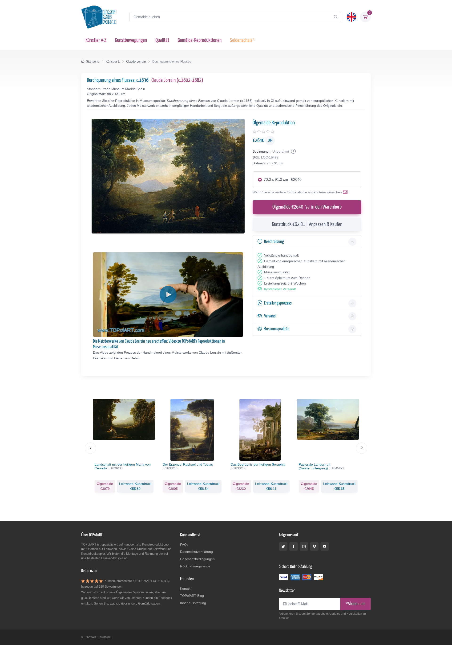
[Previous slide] (90, 448)
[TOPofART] (99, 17)
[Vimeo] (314, 546)
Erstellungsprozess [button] (278, 303)
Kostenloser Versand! (280, 289)
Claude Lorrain (136, 61)
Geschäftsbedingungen (197, 559)
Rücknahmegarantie (195, 566)
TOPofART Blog (192, 596)
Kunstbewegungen (131, 40)
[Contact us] (346, 192)
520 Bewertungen (110, 586)
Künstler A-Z (95, 40)
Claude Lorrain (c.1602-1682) (177, 80)
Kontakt (185, 588)
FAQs (184, 544)
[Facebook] (293, 546)
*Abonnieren (355, 604)
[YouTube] (324, 546)
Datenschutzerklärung (196, 552)
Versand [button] (270, 316)
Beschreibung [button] (274, 241)
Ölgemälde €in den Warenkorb (307, 207)
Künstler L (113, 61)
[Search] (335, 17)
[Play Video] (168, 294)
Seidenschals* (242, 40)
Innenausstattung (193, 603)
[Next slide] (361, 448)
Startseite (92, 61)
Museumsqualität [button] (276, 329)
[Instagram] (304, 546)
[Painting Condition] (293, 151)
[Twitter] (283, 546)
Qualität (162, 40)
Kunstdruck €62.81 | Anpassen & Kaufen (307, 224)
